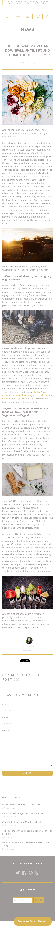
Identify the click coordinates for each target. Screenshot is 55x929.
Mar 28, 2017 (28, 62)
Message (6, 730)
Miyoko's (20, 398)
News (27, 29)
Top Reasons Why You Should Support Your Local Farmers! (27, 832)
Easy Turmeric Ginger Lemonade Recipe (22, 813)
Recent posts (11, 797)
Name (5, 704)
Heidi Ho (22, 395)
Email (5, 717)
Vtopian (13, 395)
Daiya (31, 395)
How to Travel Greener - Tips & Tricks (21, 804)
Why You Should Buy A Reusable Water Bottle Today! (25, 844)
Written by (29, 646)
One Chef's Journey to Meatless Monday (22, 822)
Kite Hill (39, 395)
